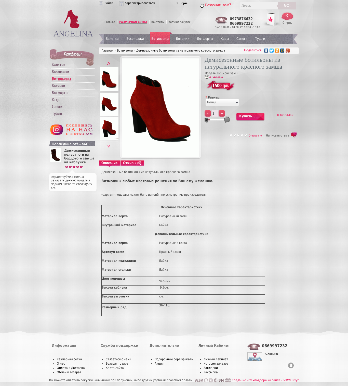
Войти (108, 3)
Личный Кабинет (216, 359)
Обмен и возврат (69, 372)
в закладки (285, 115)
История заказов (216, 363)
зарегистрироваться (140, 3)
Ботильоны (160, 39)
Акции (159, 363)
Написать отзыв (277, 135)
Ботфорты (60, 93)
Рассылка (211, 372)
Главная (109, 22)
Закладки (211, 368)
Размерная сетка (69, 359)
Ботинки (58, 86)
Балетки (58, 65)
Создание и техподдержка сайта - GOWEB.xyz (265, 380)
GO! (287, 5)
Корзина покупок (179, 22)
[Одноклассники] (277, 50)
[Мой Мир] (282, 50)
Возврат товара (117, 363)
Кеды (56, 99)
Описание (109, 163)
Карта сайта (115, 368)
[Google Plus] (287, 50)
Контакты (157, 22)
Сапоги (57, 106)
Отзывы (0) (132, 163)
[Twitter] (271, 50)
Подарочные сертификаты (174, 359)
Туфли (57, 113)
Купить (245, 116)
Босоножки (60, 72)
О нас (61, 363)
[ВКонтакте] (266, 50)
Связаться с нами (118, 359)
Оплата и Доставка (71, 368)
